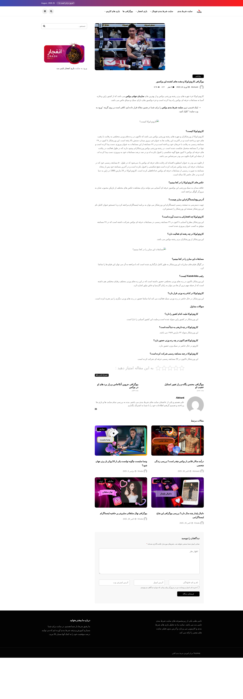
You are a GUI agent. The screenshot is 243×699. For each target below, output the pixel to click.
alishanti (194, 87)
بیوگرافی (198, 76)
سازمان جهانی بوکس (135, 96)
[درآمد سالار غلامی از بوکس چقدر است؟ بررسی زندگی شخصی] (177, 440)
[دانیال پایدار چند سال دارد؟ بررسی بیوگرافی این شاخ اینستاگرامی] (177, 492)
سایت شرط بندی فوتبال (162, 11)
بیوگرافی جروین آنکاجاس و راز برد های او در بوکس (117, 387)
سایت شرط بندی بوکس (172, 107)
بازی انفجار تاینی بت (66, 68)
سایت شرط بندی (185, 11)
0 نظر (170, 87)
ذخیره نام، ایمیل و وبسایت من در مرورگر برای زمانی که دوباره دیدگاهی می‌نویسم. (168, 588)
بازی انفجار (142, 11)
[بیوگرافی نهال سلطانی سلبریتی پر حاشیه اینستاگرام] (121, 492)
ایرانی (157, 429)
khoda (140, 471)
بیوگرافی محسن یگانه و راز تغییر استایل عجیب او (184, 387)
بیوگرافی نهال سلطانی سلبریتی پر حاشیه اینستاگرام (123, 513)
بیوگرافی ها (128, 11)
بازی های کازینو (113, 11)
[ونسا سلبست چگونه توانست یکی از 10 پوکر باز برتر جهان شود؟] (121, 440)
